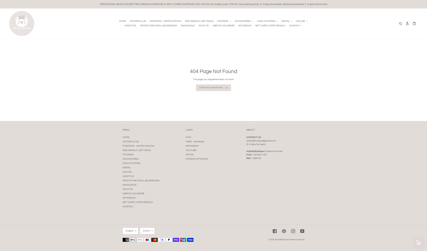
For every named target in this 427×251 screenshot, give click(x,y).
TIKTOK (190, 154)
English (129, 231)
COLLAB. (127, 172)
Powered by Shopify (296, 240)
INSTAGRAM (192, 146)
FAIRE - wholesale (195, 141)
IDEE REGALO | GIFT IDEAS (137, 150)
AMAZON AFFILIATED (197, 159)
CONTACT (128, 206)
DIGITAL (127, 167)
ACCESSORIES (131, 159)
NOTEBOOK (129, 198)
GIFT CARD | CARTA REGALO (138, 202)
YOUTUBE (191, 150)
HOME (126, 137)
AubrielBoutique (281, 240)
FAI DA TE (128, 189)
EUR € (146, 231)
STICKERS (128, 154)
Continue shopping (211, 88)
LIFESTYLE (128, 176)
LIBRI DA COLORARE (133, 193)
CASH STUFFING (131, 163)
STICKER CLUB (131, 141)
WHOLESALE (130, 185)
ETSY (188, 137)
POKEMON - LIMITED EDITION (138, 146)
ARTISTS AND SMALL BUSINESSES (141, 180)
